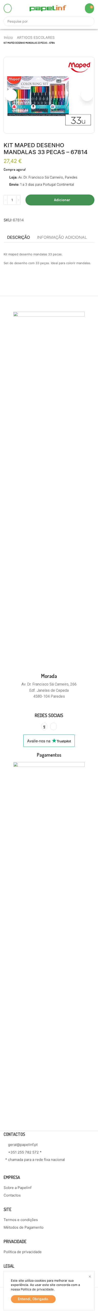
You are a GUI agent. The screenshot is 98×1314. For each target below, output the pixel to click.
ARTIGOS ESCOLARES (36, 37)
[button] (8, 8)
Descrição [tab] (18, 237)
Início (8, 37)
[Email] (53, 726)
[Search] (88, 21)
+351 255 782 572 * (25, 1152)
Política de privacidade (37, 1289)
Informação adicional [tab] (62, 237)
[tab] (19, 237)
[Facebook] (44, 726)
